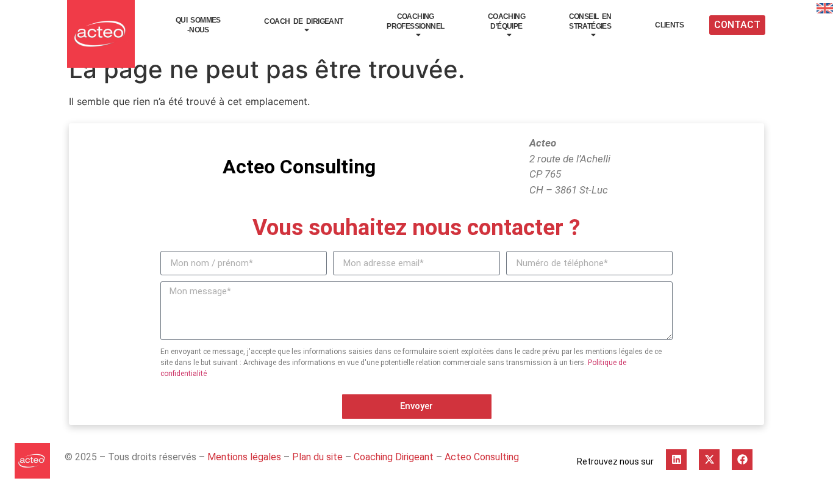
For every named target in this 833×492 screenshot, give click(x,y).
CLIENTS (669, 25)
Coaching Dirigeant (394, 457)
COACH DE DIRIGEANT (303, 21)
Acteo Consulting (482, 457)
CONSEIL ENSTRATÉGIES (590, 21)
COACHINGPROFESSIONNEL (415, 21)
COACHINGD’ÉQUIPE (506, 21)
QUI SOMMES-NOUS (198, 25)
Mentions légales (244, 457)
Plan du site (317, 457)
